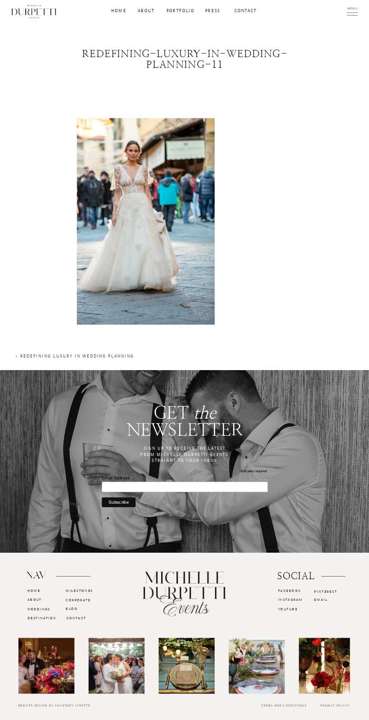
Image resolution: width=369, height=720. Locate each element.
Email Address (117, 478)
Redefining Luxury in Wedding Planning (77, 356)
